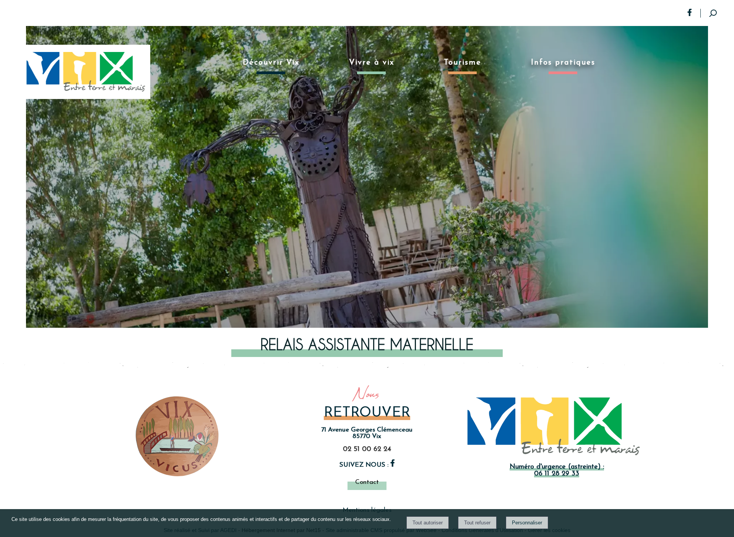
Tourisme (462, 63)
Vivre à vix (371, 63)
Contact (367, 482)
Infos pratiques (563, 63)
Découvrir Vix (271, 63)
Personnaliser (527, 523)
